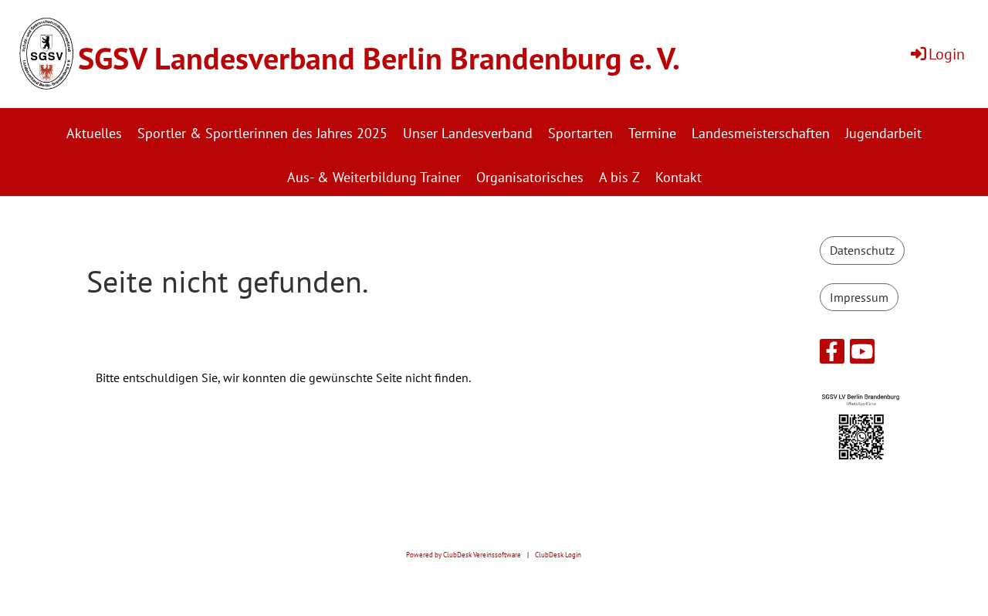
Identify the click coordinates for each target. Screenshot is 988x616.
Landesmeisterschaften (761, 133)
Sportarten (580, 133)
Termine (652, 133)
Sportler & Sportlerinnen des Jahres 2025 (262, 133)
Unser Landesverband (468, 133)
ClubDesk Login (558, 555)
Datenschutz (862, 250)
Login (947, 54)
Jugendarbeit (883, 133)
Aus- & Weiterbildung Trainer (374, 177)
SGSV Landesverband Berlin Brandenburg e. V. (379, 58)
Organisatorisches (530, 177)
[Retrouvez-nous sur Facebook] (832, 354)
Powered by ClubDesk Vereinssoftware (463, 555)
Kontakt (678, 177)
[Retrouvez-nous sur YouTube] (862, 354)
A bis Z (619, 177)
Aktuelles (94, 133)
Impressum (859, 297)
